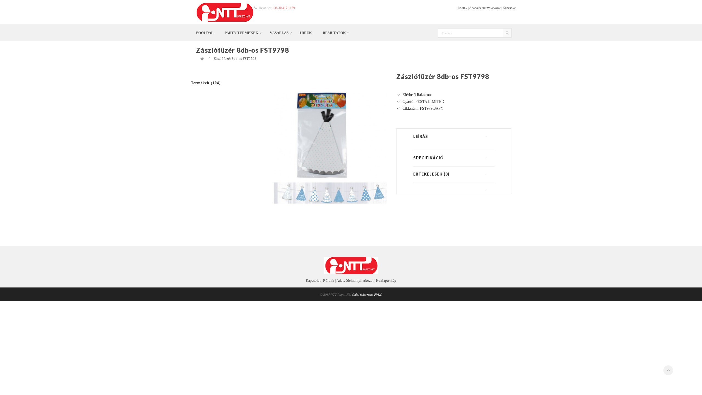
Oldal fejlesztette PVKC (367, 294)
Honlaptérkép (386, 280)
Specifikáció (428, 158)
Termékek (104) (206, 83)
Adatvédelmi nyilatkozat (484, 8)
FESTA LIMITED (429, 102)
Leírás (420, 136)
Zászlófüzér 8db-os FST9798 (235, 59)
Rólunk (462, 8)
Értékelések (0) (431, 174)
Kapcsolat (509, 8)
